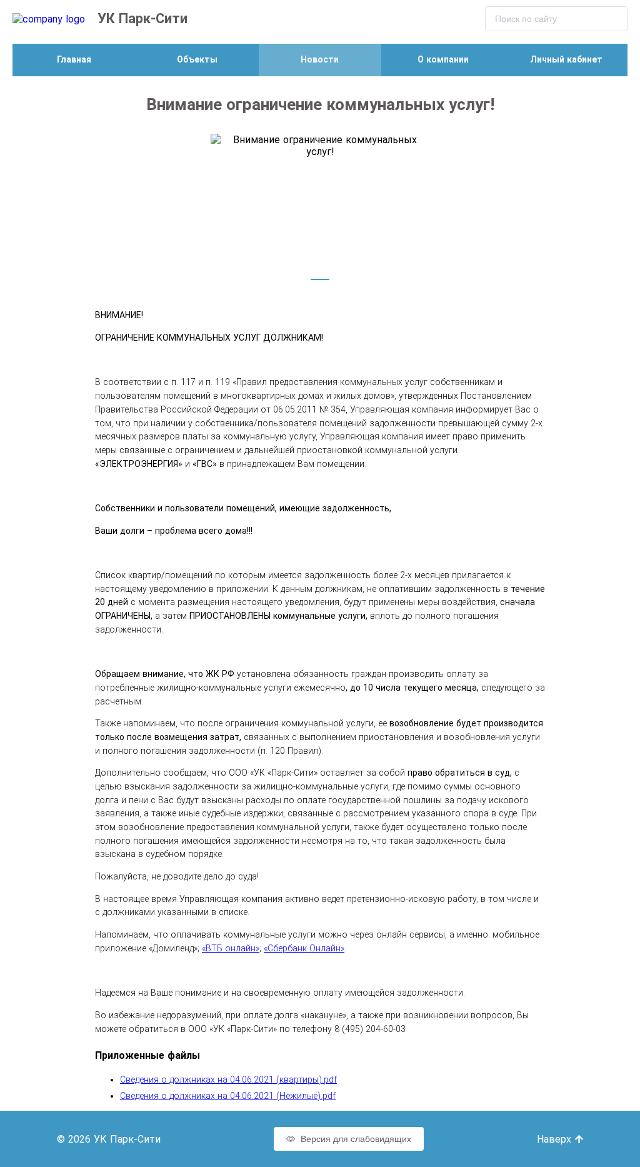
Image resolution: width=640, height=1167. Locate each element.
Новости (320, 59)
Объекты (197, 59)
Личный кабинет (566, 59)
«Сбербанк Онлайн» (304, 948)
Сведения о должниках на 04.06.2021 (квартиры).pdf (228, 1079)
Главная (74, 59)
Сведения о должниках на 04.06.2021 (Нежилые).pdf (228, 1096)
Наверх (555, 1139)
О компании (443, 59)
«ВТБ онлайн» (230, 948)
